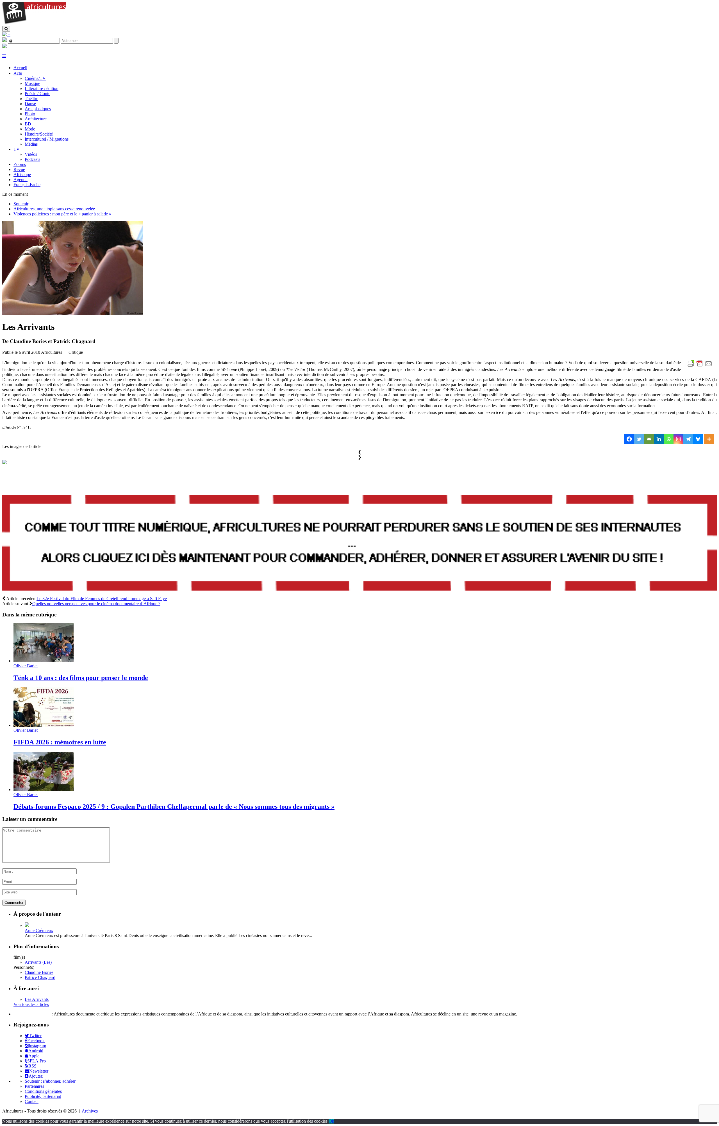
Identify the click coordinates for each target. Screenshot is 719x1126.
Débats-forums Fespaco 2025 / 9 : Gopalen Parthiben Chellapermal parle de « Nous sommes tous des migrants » (174, 806)
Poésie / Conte (37, 93)
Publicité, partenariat (43, 1096)
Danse (30, 103)
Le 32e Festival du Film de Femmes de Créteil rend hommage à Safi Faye (102, 598)
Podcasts (32, 159)
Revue (19, 169)
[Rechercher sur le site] (6, 29)
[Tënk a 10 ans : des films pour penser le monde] (43, 660)
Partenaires (34, 1086)
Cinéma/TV (35, 78)
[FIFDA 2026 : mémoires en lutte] (43, 725)
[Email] (649, 439)
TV (16, 149)
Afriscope (22, 174)
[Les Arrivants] (72, 313)
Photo (30, 113)
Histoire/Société (39, 134)
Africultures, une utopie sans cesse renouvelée (54, 208)
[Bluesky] (698, 439)
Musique (32, 83)
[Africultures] (34, 23)
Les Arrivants (37, 999)
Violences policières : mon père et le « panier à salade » (62, 213)
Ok (331, 1121)
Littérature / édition (41, 88)
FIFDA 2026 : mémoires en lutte (59, 742)
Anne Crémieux (39, 930)
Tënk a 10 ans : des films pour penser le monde (80, 677)
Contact (31, 1101)
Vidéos (31, 154)
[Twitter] (639, 439)
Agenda (20, 179)
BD (28, 123)
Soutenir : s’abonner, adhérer (50, 1081)
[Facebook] (629, 439)
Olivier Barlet (25, 665)
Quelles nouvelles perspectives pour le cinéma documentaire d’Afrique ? (96, 603)
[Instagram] (678, 439)
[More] (710, 439)
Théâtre (31, 98)
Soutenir (20, 203)
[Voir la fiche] (27, 925)
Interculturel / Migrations (47, 139)
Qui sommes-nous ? (31, 1014)
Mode (30, 129)
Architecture (36, 118)
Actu (17, 73)
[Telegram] (688, 439)
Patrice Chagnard (40, 977)
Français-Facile (26, 184)
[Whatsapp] (669, 439)
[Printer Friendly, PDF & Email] (700, 366)
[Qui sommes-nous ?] (4, 46)
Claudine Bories (39, 972)
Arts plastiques (38, 108)
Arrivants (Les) (38, 962)
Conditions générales (43, 1091)
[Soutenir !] (359, 543)
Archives (90, 1111)
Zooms (19, 164)
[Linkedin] (659, 439)
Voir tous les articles (31, 1004)
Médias (31, 144)
